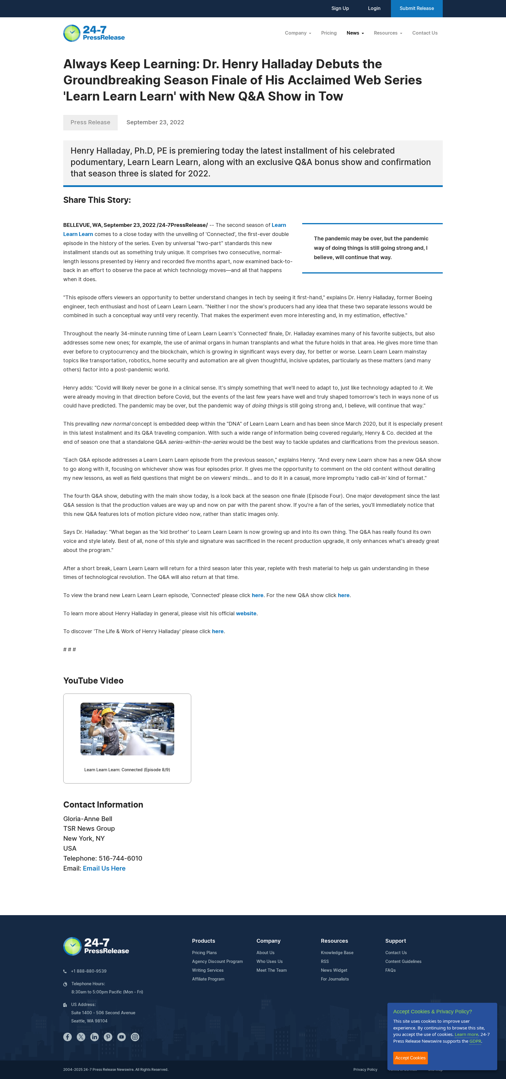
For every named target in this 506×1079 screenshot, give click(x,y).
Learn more (466, 1034)
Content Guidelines (403, 962)
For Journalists (335, 979)
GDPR (475, 1041)
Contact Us (425, 33)
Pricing (329, 33)
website (246, 613)
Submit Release (417, 8)
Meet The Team (272, 970)
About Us (266, 953)
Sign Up (340, 8)
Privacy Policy (365, 1069)
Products (203, 941)
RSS (325, 962)
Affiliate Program (208, 979)
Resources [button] (386, 33)
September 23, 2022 (155, 122)
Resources (334, 941)
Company (269, 941)
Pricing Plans (204, 953)
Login (374, 8)
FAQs (390, 970)
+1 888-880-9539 (89, 971)
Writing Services (208, 970)
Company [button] (296, 33)
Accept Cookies (410, 1057)
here (258, 595)
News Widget (334, 970)
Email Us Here (104, 868)
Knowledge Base (337, 953)
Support (395, 941)
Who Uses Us (270, 962)
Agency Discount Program (217, 962)
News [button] (353, 33)
